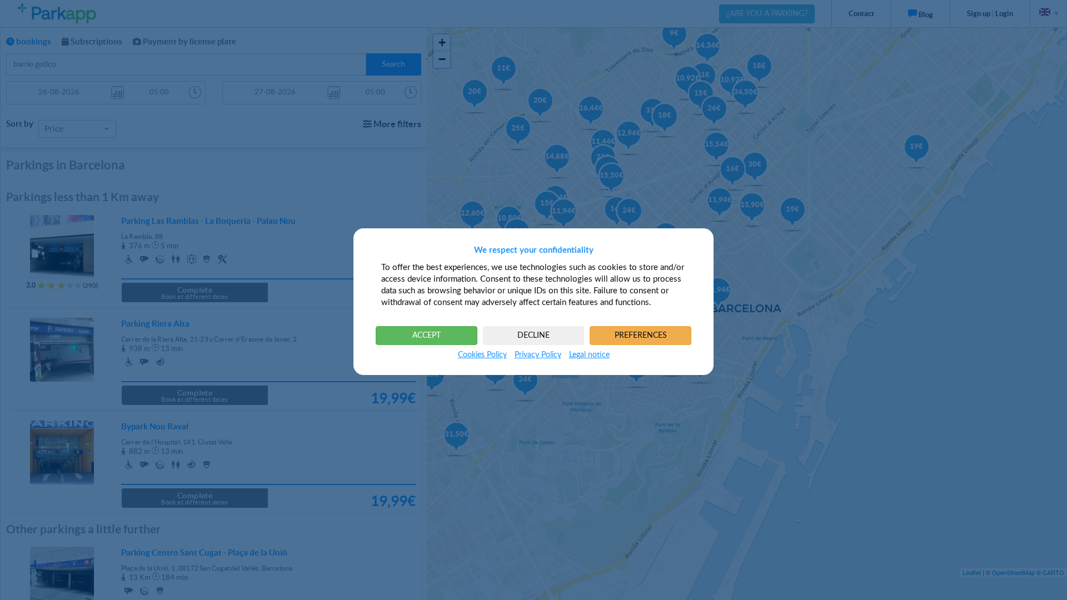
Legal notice (589, 355)
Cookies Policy (482, 355)
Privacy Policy (538, 355)
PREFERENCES (641, 335)
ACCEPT (426, 335)
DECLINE (533, 335)
